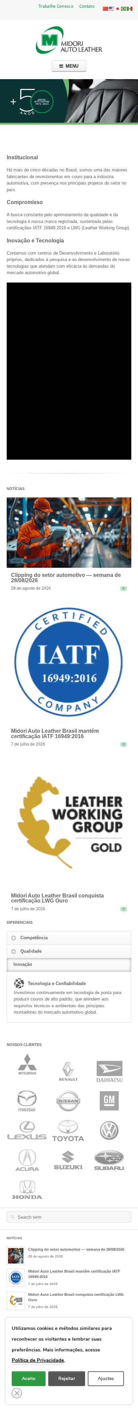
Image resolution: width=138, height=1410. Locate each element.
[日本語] (118, 8)
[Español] (130, 8)
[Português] (124, 8)
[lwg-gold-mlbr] (69, 821)
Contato (86, 6)
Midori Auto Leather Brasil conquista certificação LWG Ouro (57, 898)
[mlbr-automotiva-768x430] (69, 532)
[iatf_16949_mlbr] (69, 661)
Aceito (29, 1378)
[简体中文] (106, 8)
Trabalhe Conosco (56, 6)
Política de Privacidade (38, 1360)
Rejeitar (66, 1378)
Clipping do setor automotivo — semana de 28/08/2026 (66, 577)
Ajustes (106, 1378)
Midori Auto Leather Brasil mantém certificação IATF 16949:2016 (55, 733)
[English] (112, 8)
